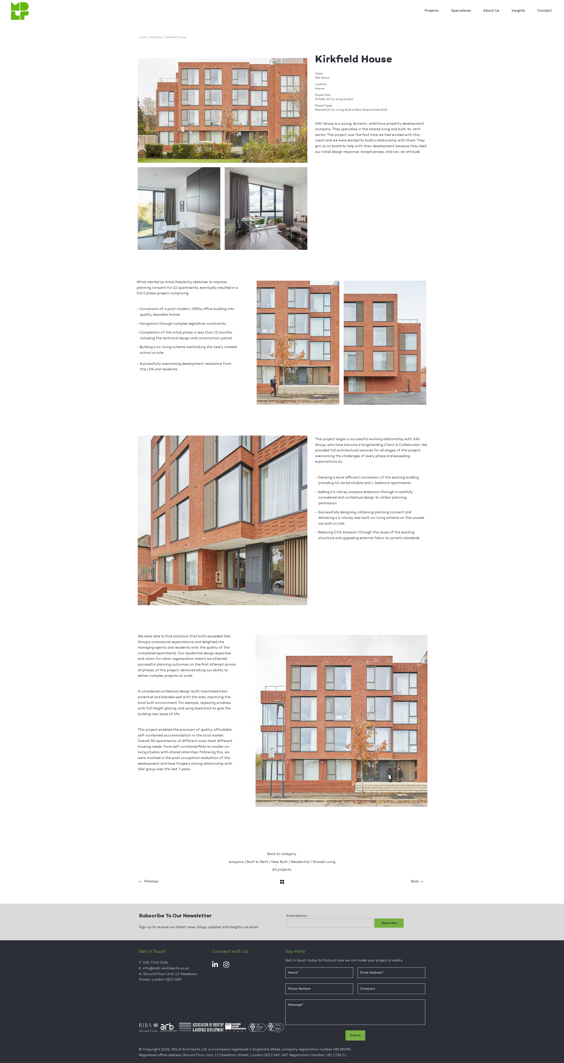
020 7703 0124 (155, 963)
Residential (300, 862)
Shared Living (323, 862)
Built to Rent (257, 862)
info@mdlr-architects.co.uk (166, 968)
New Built (279, 862)
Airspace (236, 862)
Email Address (297, 916)
